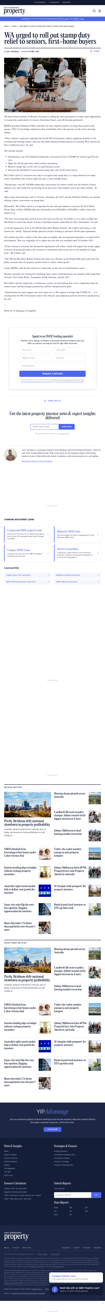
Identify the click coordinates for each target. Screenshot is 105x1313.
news (14, 26)
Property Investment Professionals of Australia (28, 1293)
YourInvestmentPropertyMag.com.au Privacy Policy (36, 382)
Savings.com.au (37, 1289)
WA (71, 1208)
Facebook (66, 1248)
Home (6, 26)
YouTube (97, 1248)
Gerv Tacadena (13, 51)
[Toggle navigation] (99, 10)
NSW (56, 1208)
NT (71, 1214)
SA (71, 1211)
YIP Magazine (54, 2)
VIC (55, 1211)
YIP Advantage (40, 2)
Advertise (67, 2)
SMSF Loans (78, 19)
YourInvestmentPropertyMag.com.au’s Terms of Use (68, 380)
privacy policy (64, 433)
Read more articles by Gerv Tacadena (37, 461)
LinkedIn (86, 1248)
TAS (86, 1211)
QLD (56, 1214)
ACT (86, 1208)
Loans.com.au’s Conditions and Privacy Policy (70, 382)
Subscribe (66, 427)
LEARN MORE (52, 1129)
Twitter (77, 1248)
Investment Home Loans (58, 19)
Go (96, 1195)
